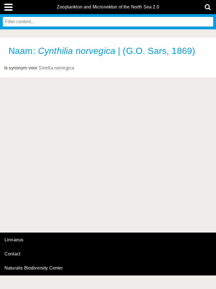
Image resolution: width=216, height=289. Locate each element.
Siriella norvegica (56, 67)
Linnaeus (13, 240)
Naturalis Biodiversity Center (33, 268)
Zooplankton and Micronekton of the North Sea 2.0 (108, 7)
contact (12, 253)
